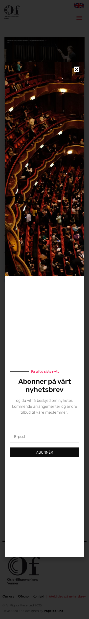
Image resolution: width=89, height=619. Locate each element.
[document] (44, 309)
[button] (76, 69)
